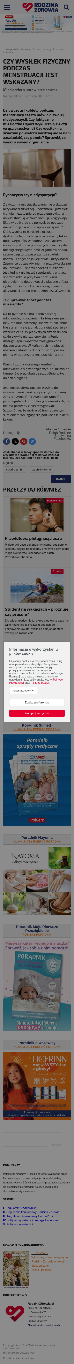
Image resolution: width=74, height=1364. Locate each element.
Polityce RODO (40, 682)
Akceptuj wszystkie (37, 713)
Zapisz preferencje (37, 702)
